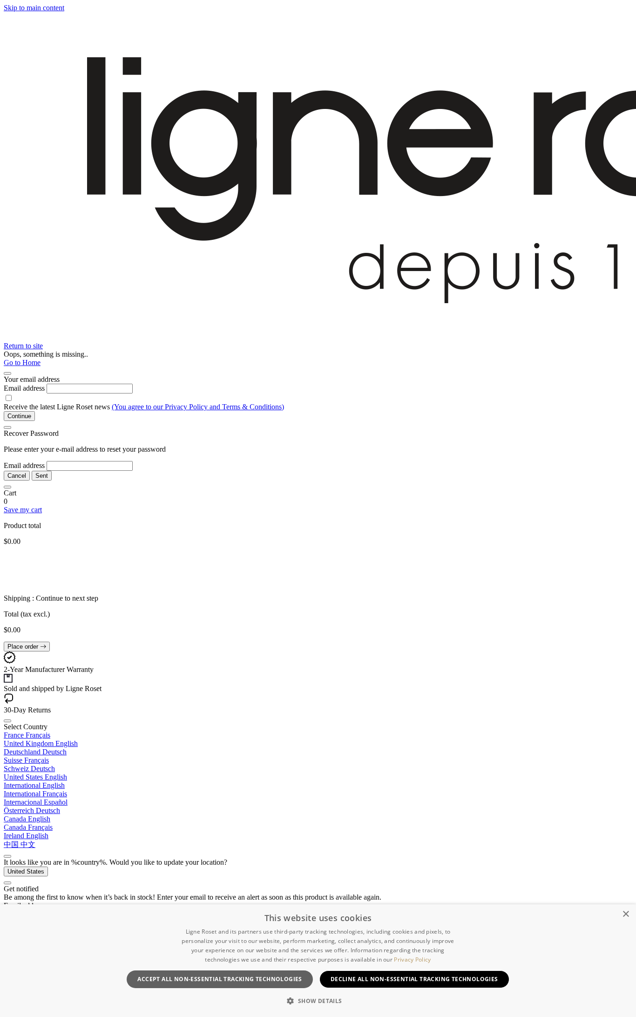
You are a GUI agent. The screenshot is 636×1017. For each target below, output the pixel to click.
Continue (19, 416)
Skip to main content (34, 8)
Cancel (16, 475)
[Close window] (7, 373)
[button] (318, 1000)
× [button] (625, 914)
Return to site (23, 346)
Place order (23, 646)
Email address (24, 388)
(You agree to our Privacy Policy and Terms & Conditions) (198, 407)
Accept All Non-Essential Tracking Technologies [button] (219, 979)
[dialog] (318, 960)
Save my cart (23, 510)
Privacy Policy (412, 959)
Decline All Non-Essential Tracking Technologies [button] (414, 979)
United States (25, 871)
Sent (41, 475)
